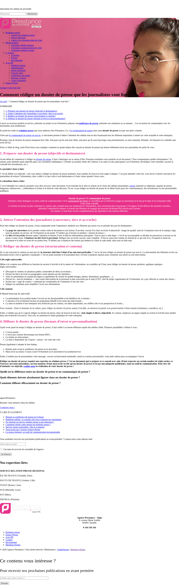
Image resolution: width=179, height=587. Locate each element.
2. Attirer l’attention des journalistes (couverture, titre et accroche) (34, 113)
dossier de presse (43, 159)
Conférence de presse (20, 75)
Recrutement (16, 60)
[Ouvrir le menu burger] (1, 17)
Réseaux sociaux (18, 78)
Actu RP (9, 63)
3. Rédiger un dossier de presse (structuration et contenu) (31, 116)
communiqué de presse (78, 201)
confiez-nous (29, 366)
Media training (12, 43)
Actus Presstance (18, 80)
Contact (3, 88)
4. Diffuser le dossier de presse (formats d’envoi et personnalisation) (35, 118)
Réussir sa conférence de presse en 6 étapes (25, 417)
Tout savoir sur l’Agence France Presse (23, 429)
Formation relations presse (22, 50)
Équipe (14, 58)
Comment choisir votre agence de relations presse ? (28, 424)
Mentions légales (13, 545)
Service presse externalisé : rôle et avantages (25, 427)
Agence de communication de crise (26, 40)
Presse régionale (18, 38)
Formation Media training (22, 45)
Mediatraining (17, 68)
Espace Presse (12, 83)
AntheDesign (63, 549)
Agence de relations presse (23, 35)
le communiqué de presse (81, 130)
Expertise (15, 55)
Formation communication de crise (26, 48)
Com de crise (17, 73)
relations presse (26, 130)
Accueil (3, 101)
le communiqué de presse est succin (25, 135)
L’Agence (10, 53)
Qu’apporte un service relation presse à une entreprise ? (30, 422)
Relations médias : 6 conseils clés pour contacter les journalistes (33, 419)
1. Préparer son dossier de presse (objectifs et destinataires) (31, 111)
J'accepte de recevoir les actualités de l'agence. (23, 449)
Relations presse (13, 32)
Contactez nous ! (7, 407)
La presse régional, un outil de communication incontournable (33, 432)
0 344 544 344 (13, 88)
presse (132, 186)
